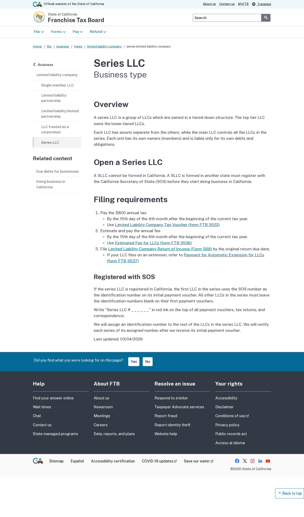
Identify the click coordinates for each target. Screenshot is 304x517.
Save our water (198, 461)
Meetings (102, 416)
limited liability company (104, 46)
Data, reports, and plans (114, 434)
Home (37, 46)
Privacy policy (227, 425)
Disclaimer (224, 407)
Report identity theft (172, 425)
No (147, 361)
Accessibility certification (113, 461)
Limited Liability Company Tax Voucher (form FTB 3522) (167, 224)
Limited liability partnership (53, 98)
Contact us (227, 4)
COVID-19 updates (159, 461)
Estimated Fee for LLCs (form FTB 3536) (153, 243)
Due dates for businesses (57, 171)
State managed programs (55, 434)
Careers (101, 425)
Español (77, 461)
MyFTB (243, 4)
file (49, 46)
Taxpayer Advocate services (179, 407)
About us (209, 4)
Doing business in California (50, 184)
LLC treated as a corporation (55, 129)
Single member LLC (57, 85)
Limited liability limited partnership (60, 113)
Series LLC (50, 142)
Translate (263, 4)
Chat (37, 416)
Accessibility (226, 398)
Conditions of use (243, 415)
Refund (96, 31)
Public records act (231, 434)
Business (45, 64)
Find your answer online (53, 398)
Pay (76, 31)
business (62, 46)
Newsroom (103, 407)
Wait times (42, 407)
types (78, 46)
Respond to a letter (171, 398)
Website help (165, 434)
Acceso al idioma (230, 443)
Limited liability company (57, 75)
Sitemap (56, 461)
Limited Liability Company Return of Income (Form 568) (160, 249)
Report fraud (165, 416)
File (37, 31)
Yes (134, 361)
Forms (56, 31)
